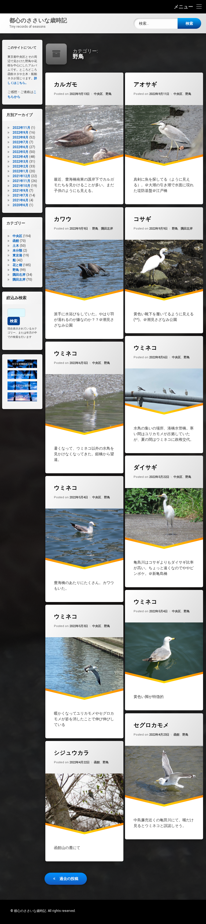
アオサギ (145, 84)
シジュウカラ (71, 753)
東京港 (17, 255)
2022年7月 (20, 142)
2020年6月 (20, 205)
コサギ (142, 219)
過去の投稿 (69, 878)
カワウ (63, 219)
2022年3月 (20, 161)
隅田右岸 (19, 275)
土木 (16, 246)
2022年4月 (20, 157)
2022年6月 (20, 147)
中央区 (98, 94)
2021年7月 (20, 195)
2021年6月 (20, 200)
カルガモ (66, 84)
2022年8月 (20, 137)
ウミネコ (145, 348)
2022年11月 (21, 128)
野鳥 (109, 94)
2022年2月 (20, 166)
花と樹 (17, 265)
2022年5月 (20, 152)
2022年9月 (20, 132)
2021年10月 (21, 186)
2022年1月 (20, 171)
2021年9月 (20, 190)
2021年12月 (21, 176)
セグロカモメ (151, 725)
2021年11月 (21, 181)
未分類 (17, 250)
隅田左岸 (107, 228)
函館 (176, 734)
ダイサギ (145, 467)
